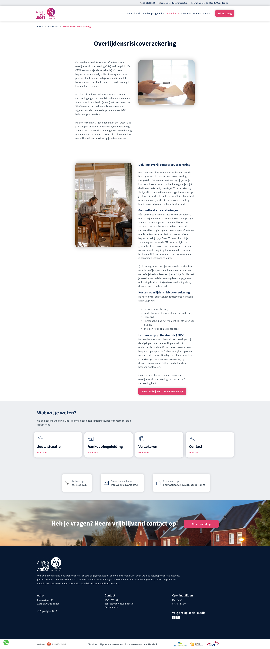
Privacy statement (133, 644)
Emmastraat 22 (172, 485)
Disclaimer (93, 644)
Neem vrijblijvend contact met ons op (162, 391)
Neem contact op (201, 524)
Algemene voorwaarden (111, 644)
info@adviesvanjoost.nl (125, 485)
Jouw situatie (133, 13)
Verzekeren (173, 13)
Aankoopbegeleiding (154, 13)
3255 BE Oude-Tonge (48, 603)
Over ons (186, 13)
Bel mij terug (225, 13)
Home (40, 26)
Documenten (111, 607)
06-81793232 (149, 2)
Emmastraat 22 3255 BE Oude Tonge (211, 2)
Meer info (42, 452)
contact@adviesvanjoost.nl (174, 2)
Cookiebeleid (150, 644)
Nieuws (197, 13)
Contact (207, 13)
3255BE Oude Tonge (193, 485)
